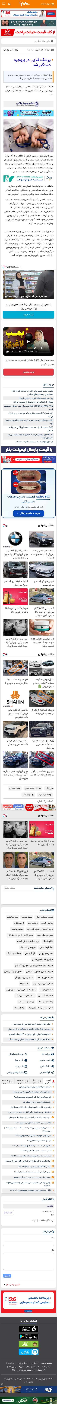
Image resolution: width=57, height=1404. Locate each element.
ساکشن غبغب (47, 923)
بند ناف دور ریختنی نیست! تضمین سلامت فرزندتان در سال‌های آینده (30, 436)
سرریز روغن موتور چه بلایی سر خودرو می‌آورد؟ (33, 1135)
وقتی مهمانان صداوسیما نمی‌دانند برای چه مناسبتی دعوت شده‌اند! (28, 1184)
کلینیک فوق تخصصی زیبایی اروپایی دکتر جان (34, 965)
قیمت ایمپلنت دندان (44, 917)
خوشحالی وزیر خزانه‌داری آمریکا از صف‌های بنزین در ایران (29, 1112)
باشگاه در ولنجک (14, 953)
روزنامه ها (46, 1054)
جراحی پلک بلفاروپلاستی (42, 959)
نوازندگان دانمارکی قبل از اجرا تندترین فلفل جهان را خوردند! (28, 1161)
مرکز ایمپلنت (19, 1008)
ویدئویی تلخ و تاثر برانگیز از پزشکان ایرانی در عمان (29, 1029)
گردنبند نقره (19, 923)
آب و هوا (19, 1060)
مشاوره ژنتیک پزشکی (13, 971)
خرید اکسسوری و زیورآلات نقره (40, 929)
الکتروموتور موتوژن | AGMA (41, 1008)
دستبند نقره (33, 923)
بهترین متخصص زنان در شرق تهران (21, 990)
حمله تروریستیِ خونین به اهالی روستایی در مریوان (32, 1092)
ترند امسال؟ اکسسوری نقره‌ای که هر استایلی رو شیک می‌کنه (31, 415)
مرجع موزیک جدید (45, 935)
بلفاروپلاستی (12, 917)
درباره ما (11, 1363)
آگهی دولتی (40, 1370)
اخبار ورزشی (23, 1363)
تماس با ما (46, 1366)
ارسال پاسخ (8, 1212)
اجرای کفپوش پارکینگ (25, 996)
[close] (2, 1384)
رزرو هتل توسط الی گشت (28, 941)
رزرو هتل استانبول (28, 947)
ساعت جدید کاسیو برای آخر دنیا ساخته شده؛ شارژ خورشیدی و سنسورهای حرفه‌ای (32, 393)
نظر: (52, 1250)
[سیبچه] (28, 1329)
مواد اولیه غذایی (46, 947)
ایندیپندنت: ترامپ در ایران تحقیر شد (37, 1102)
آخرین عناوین (48, 1081)
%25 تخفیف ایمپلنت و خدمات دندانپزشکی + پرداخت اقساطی (30, 429)
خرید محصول (29, 372)
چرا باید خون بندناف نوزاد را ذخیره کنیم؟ (36, 398)
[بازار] (28, 1345)
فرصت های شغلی (32, 1366)
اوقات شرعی (45, 1072)
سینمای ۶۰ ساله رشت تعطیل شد (39, 1140)
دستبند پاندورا (17, 929)
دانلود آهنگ (48, 941)
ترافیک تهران (44, 1066)
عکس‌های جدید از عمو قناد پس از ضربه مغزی (31, 1024)
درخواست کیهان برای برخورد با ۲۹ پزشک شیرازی (29, 1034)
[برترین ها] (25, 4)
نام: (52, 1238)
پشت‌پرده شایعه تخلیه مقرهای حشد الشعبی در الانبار (31, 1107)
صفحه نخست (46, 1363)
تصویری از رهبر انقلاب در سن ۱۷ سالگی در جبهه (32, 1177)
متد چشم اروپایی (46, 953)
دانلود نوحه (24, 983)
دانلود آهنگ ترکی (45, 996)
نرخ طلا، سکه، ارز (16, 1054)
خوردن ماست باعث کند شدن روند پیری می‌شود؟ (32, 1097)
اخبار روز (34, 1363)
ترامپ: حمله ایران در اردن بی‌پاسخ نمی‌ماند (33, 1166)
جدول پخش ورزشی (15, 1072)
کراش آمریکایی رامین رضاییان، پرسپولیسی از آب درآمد (30, 1190)
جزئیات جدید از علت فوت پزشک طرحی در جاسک (29, 1039)
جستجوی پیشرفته (26, 1370)
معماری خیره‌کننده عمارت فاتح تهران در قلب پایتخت (31, 1145)
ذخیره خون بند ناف (45, 977)
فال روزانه (19, 1066)
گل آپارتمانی (30, 953)
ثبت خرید (28, 315)
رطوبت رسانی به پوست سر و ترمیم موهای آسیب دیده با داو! (29, 422)
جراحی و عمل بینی (26, 1002)
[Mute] (10, 297)
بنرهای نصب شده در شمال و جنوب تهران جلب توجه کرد (29, 1117)
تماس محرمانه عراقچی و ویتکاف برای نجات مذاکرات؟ (31, 1156)
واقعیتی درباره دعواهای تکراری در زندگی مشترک (33, 1122)
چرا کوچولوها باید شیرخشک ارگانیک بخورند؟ (34, 441)
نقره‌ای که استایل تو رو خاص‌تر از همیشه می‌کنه (33, 402)
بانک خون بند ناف (45, 1002)
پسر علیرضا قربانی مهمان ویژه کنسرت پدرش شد (32, 1171)
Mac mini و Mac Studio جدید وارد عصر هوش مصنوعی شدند (28, 408)
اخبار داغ (34, 1081)
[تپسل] (4, 267)
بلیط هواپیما (27, 917)
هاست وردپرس (46, 990)
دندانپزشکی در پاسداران (43, 983)
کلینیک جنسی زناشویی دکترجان (39, 971)
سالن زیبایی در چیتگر (24, 977)
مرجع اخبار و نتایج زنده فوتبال (20, 935)
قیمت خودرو (45, 1060)
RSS (13, 1370)
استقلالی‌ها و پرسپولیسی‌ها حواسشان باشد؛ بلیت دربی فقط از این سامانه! (27, 1130)
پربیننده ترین (20, 1081)
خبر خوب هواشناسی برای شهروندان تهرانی (35, 1086)
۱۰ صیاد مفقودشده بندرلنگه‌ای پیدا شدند (36, 1150)
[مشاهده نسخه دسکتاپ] (3, 4)
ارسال (7, 1276)
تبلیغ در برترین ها (15, 1366)
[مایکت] (28, 1352)
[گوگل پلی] (28, 1337)
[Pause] (6, 297)
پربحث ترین (5, 1081)
